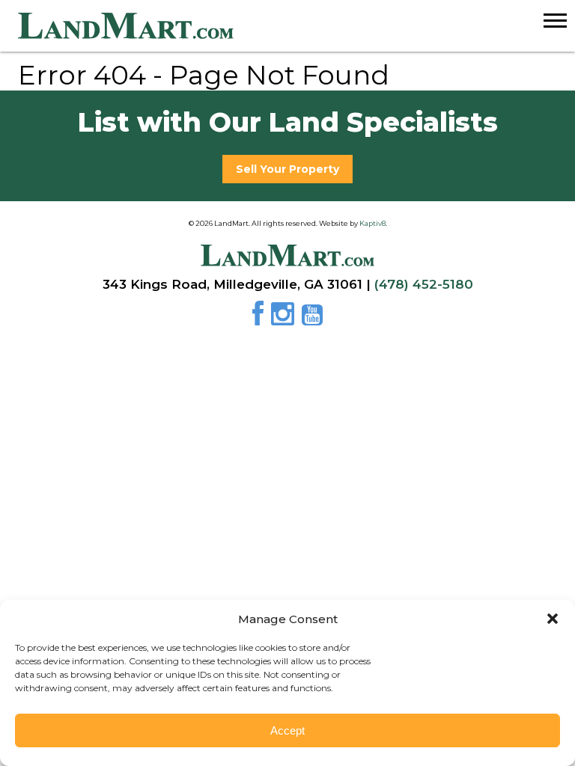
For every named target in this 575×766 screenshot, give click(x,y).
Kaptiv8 (372, 223)
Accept (287, 730)
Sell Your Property (287, 169)
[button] (552, 618)
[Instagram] (285, 319)
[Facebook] (260, 319)
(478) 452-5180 (423, 284)
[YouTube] (312, 319)
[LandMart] (296, 26)
